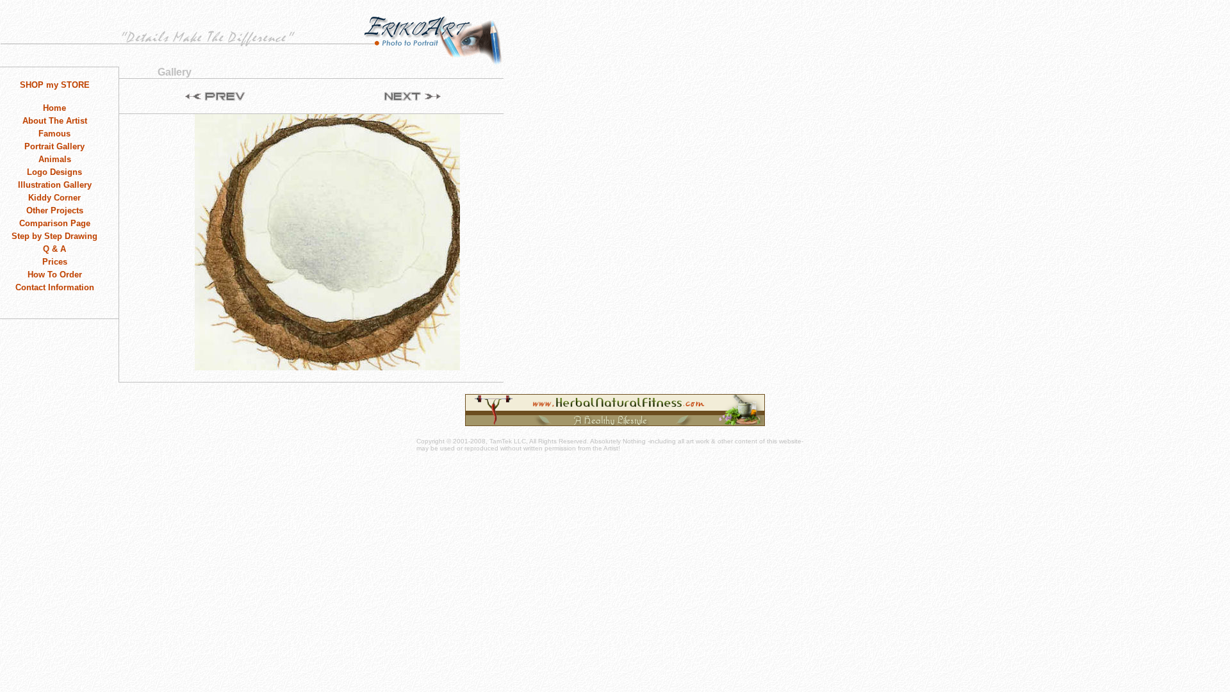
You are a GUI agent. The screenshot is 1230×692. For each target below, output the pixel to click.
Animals (54, 159)
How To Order (55, 274)
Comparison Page (54, 223)
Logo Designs (54, 172)
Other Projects (54, 210)
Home (54, 108)
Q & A (54, 249)
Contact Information (54, 287)
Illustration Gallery (55, 185)
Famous (54, 133)
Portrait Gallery (54, 146)
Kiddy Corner (54, 197)
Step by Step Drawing (54, 236)
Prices (54, 262)
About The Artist (54, 121)
